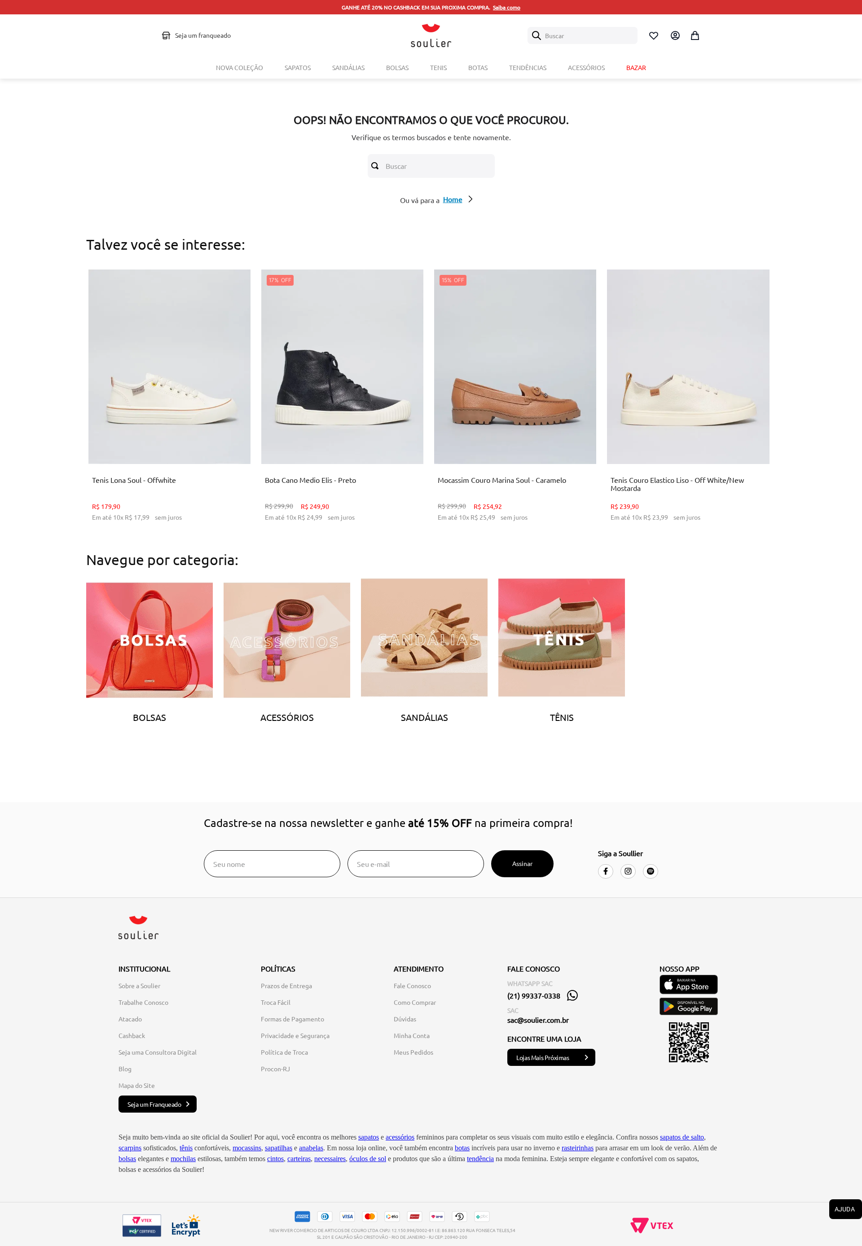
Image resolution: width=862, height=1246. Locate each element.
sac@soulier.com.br (538, 1019)
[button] (156, 441)
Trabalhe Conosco (143, 1002)
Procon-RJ (275, 1069)
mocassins (247, 1148)
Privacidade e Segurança (295, 1035)
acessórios (400, 1137)
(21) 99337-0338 (533, 995)
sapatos (368, 1137)
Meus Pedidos (413, 1052)
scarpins (130, 1148)
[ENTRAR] (674, 35)
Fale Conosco (412, 985)
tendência (480, 1158)
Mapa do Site (137, 1085)
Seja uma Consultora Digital (158, 1052)
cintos (275, 1158)
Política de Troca (284, 1052)
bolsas (127, 1158)
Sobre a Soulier (139, 985)
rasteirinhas (578, 1148)
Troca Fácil (275, 1002)
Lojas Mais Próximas (542, 1057)
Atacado (130, 1019)
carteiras (299, 1158)
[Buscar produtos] (376, 165)
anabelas (311, 1148)
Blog (125, 1069)
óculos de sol (367, 1158)
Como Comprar (415, 1002)
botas (462, 1148)
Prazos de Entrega (286, 985)
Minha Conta (412, 1035)
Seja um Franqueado (154, 1104)
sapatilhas (278, 1148)
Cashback (132, 1035)
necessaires (330, 1158)
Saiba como (506, 7)
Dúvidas (405, 1019)
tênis (186, 1148)
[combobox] (583, 35)
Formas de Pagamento (292, 1019)
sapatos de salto (682, 1137)
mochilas (183, 1158)
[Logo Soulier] (431, 35)
